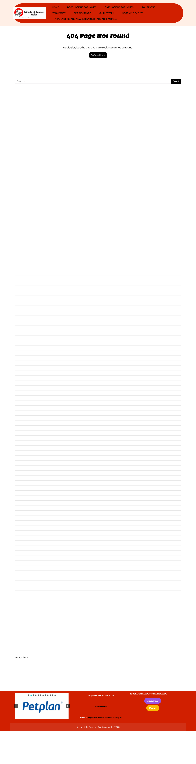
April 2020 (19, 478)
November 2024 (22, 202)
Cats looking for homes (119, 7)
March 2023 (20, 302)
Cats (17, 622)
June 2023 (19, 288)
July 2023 (19, 282)
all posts (18, 617)
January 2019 (21, 553)
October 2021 (21, 388)
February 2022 (21, 368)
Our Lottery (106, 13)
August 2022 (20, 338)
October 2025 (21, 147)
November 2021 (22, 383)
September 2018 (22, 573)
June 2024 (19, 227)
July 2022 (19, 342)
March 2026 (20, 122)
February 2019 (21, 548)
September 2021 (22, 393)
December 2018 (22, 558)
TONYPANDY (59, 13)
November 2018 (22, 563)
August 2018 (20, 578)
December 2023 (22, 257)
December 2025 (22, 137)
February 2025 (21, 187)
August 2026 (21, 97)
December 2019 (22, 498)
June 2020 (19, 468)
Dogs (17, 627)
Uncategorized (21, 637)
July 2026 (19, 102)
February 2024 (21, 247)
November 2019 (22, 503)
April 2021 (19, 418)
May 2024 (19, 232)
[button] (37, 705)
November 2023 (22, 262)
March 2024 (20, 242)
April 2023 (19, 298)
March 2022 (20, 363)
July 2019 (19, 523)
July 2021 (19, 403)
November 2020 (22, 443)
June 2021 (19, 408)
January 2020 (21, 493)
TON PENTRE (148, 7)
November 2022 (22, 322)
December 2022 (22, 318)
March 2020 (20, 483)
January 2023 (21, 312)
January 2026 (21, 132)
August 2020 (21, 458)
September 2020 (22, 453)
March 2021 (20, 423)
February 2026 (21, 127)
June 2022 (19, 348)
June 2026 (19, 107)
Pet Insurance (82, 13)
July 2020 (19, 463)
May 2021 (19, 413)
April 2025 (19, 177)
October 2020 (21, 448)
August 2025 (21, 157)
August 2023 (21, 278)
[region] (42, 706)
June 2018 (19, 588)
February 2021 (21, 428)
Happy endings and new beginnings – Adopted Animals (84, 19)
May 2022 (19, 353)
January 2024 (21, 252)
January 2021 (21, 433)
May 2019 (19, 533)
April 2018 (19, 598)
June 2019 (19, 528)
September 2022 (22, 332)
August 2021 (20, 398)
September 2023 (22, 272)
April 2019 (19, 538)
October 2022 (21, 328)
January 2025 (21, 192)
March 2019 (20, 543)
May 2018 (19, 593)
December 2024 (22, 197)
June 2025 (19, 167)
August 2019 (20, 518)
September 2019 (22, 513)
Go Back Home (98, 55)
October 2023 (21, 267)
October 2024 (21, 207)
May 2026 (19, 112)
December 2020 (22, 438)
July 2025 (19, 162)
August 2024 (20, 217)
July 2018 (19, 583)
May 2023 (19, 292)
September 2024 (22, 212)
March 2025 (20, 182)
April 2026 (19, 117)
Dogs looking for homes (81, 7)
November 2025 (22, 142)
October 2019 (21, 508)
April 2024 (19, 237)
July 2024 (19, 222)
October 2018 (21, 568)
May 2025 (19, 172)
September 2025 (22, 152)
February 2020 (21, 488)
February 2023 (21, 308)
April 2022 (19, 358)
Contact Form (101, 706)
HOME (55, 7)
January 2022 (21, 373)
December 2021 (22, 378)
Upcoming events (132, 13)
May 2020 (19, 473)
